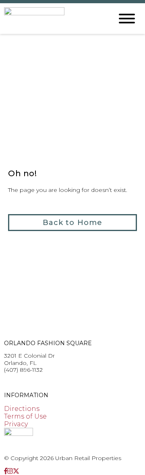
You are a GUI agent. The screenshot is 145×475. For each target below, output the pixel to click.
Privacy (16, 424)
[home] (52, 18)
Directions (21, 408)
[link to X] (16, 471)
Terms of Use (25, 416)
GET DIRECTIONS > (32, 382)
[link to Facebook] (5, 471)
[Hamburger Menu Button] (127, 18)
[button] (72, 222)
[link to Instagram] (10, 471)
